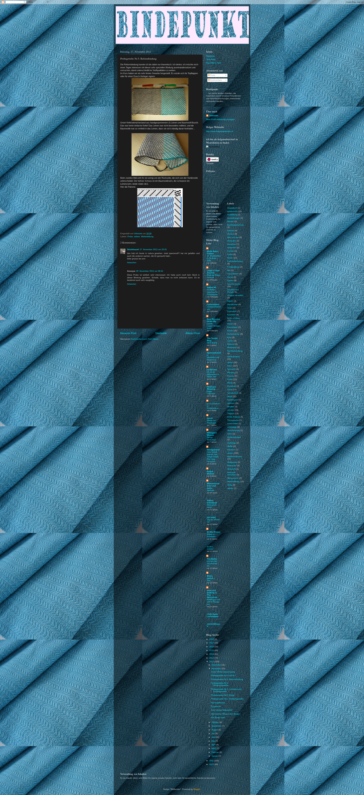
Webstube (231, 466)
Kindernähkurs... (213, 408)
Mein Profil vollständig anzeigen (220, 119)
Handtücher (232, 304)
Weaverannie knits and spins (213, 485)
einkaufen (231, 241)
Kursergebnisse (218, 703)
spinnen (230, 403)
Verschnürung (233, 430)
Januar (215, 756)
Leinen (230, 341)
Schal (229, 390)
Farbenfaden (213, 304)
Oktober (215, 722)
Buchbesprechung (235, 225)
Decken (230, 234)
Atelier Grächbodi (212, 501)
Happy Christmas (211, 392)
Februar (215, 752)
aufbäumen (232, 211)
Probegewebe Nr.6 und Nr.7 (223, 675)
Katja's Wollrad (210, 472)
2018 (211, 639)
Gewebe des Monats (233, 291)
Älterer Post (193, 333)
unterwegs (232, 427)
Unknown (213, 116)
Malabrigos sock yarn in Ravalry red (213, 601)
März (214, 748)
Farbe (230, 254)
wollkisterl (212, 370)
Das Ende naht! (218, 718)
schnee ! (210, 549)
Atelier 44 (211, 287)
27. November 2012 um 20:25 (153, 249)
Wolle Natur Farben (212, 252)
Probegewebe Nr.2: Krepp (222, 695)
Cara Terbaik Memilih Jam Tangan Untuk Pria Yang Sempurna (212, 457)
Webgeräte (232, 462)
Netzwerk (231, 369)
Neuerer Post (128, 333)
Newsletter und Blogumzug (213, 358)
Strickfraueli (133, 249)
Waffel (230, 446)
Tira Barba (212, 559)
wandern (231, 450)
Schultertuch (232, 393)
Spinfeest (211, 490)
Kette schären (233, 318)
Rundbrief (231, 386)
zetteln (230, 488)
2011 (211, 761)
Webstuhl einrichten (231, 473)
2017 (211, 643)
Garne (230, 277)
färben (230, 258)
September (217, 726)
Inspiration (232, 311)
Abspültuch (232, 208)
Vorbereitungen (234, 437)
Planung (231, 372)
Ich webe (211, 517)
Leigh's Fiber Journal (213, 271)
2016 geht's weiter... (211, 506)
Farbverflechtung (235, 261)
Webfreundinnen (234, 456)
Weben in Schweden (211, 535)
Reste (229, 383)
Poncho (230, 376)
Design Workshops (211, 438)
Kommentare (216, 80)
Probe (130, 236)
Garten (230, 281)
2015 (211, 650)
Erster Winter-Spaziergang (223, 672)
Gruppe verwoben (235, 295)
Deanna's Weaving (211, 388)
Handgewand (213, 450)
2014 (211, 654)
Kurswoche (216, 706)
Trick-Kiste (211, 59)
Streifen (230, 407)
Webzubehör (233, 478)
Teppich (230, 413)
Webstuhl (231, 469)
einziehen (231, 244)
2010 (211, 764)
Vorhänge (231, 443)
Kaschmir (231, 315)
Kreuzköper (232, 327)
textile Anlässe (233, 417)
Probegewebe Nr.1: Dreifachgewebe (227, 699)
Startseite (161, 333)
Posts (212, 75)
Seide (229, 396)
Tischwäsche (233, 420)
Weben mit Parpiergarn (211, 421)
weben (137, 236)
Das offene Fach (213, 63)
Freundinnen (233, 274)
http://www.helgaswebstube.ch (219, 131)
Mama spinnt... (211, 577)
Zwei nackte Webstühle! (221, 710)
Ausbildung (232, 215)
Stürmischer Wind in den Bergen (225, 714)
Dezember (217, 665)
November (217, 669)
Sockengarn (232, 400)
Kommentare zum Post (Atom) (144, 339)
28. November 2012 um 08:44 (149, 271)
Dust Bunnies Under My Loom (213, 321)
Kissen (230, 324)
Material (230, 344)
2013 (211, 658)
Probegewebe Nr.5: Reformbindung (227, 679)
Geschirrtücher (234, 284)
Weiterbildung (147, 236)
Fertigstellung (233, 267)
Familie (230, 251)
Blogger (196, 789)
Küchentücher (233, 334)
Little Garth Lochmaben (212, 615)
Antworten (131, 262)
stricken (230, 410)
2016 (211, 647)
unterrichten (232, 424)
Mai (213, 741)
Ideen (229, 308)
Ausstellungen (233, 218)
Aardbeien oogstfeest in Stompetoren (212, 292)
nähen (230, 362)
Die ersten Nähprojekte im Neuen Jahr (213, 374)
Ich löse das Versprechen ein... (212, 563)
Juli (213, 733)
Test (208, 580)
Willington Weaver (212, 434)
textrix (210, 418)
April (214, 745)
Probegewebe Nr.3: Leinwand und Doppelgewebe (226, 690)
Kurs (229, 337)
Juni (214, 737)
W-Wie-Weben (213, 532)
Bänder (230, 221)
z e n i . (210, 547)
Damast (230, 231)
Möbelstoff (232, 347)
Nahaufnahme (233, 357)
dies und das (233, 237)
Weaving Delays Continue (213, 276)
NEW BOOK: (212, 343)
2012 (211, 662)
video (229, 434)
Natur (229, 366)
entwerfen (231, 248)
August (215, 730)
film (228, 270)
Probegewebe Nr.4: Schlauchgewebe (219, 684)
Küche (230, 331)
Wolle (229, 485)
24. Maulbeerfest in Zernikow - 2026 (214, 258)
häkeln (230, 301)
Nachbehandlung (235, 351)
